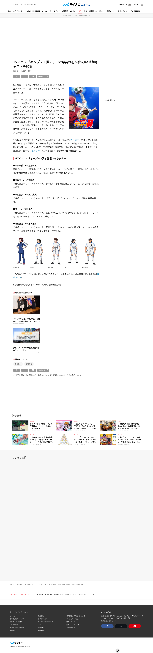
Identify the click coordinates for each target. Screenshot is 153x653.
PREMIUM (36, 11)
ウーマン (45, 11)
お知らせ (12, 616)
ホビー (80, 11)
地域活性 (92, 11)
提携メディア (70, 622)
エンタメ (73, 11)
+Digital (28, 11)
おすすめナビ (122, 11)
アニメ (35, 584)
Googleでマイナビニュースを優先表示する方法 (76, 15)
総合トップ (12, 11)
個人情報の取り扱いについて (75, 616)
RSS (39, 625)
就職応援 (65, 11)
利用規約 (41, 616)
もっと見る (109, 100)
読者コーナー (111, 11)
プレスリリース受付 (72, 619)
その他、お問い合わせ (17, 627)
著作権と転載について (17, 619)
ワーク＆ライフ (54, 11)
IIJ (100, 11)
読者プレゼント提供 (16, 622)
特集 (85, 11)
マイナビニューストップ (17, 584)
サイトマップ (42, 619)
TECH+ (20, 11)
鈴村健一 (75, 140)
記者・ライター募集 (72, 625)
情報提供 (41, 627)
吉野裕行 (35, 151)
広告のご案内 (14, 625)
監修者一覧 (41, 630)
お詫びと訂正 (70, 627)
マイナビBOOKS (134, 11)
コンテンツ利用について (46, 622)
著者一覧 (12, 630)
